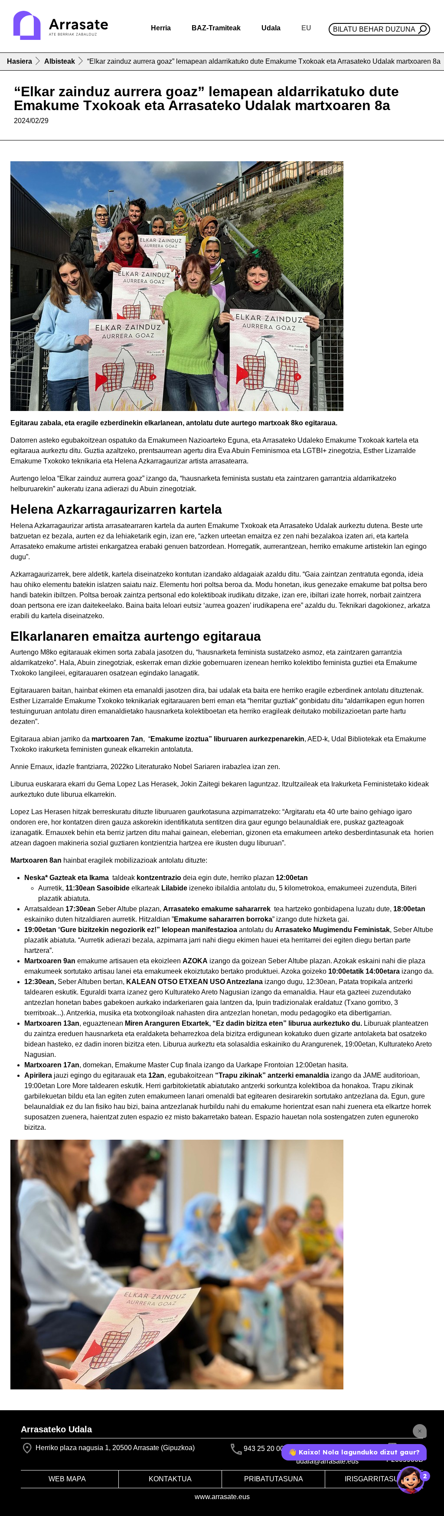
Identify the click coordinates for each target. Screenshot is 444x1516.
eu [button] (306, 28)
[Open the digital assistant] (410, 1480)
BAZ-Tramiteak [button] (216, 28)
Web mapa (67, 1479)
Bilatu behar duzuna (374, 29)
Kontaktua (170, 1479)
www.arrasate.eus (222, 1496)
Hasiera (19, 61)
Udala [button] (271, 28)
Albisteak (59, 61)
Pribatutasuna (273, 1479)
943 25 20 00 (264, 1449)
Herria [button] (161, 28)
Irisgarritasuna (377, 1479)
